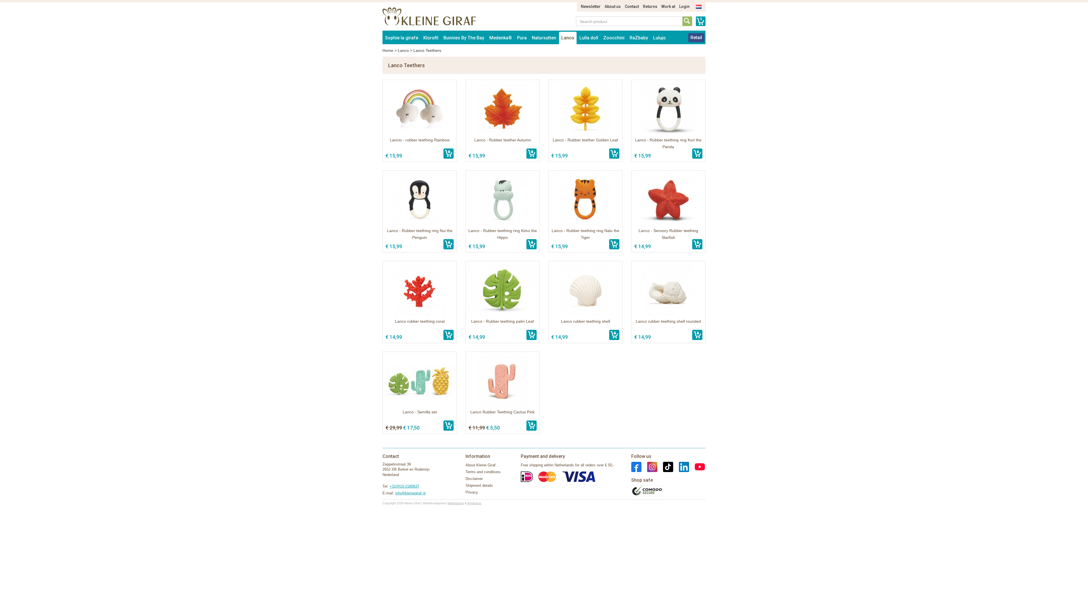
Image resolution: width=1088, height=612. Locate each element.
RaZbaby (639, 38)
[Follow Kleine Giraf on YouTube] (697, 466)
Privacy (472, 492)
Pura (522, 38)
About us (613, 6)
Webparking (455, 503)
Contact (632, 6)
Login (684, 6)
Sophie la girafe (401, 38)
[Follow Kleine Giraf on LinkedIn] (681, 466)
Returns (650, 6)
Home (387, 50)
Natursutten (544, 38)
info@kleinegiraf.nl (410, 493)
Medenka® (500, 38)
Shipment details (479, 485)
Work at (668, 6)
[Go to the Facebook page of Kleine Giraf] (636, 466)
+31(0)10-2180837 (404, 486)
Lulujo (659, 38)
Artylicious (474, 503)
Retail (696, 37)
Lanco (567, 38)
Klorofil (430, 38)
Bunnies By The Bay (463, 38)
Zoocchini (613, 38)
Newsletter (591, 6)
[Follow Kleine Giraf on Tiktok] (665, 466)
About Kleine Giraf (481, 465)
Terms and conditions (483, 472)
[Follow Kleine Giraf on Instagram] (649, 466)
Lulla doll (588, 38)
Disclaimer (474, 479)
